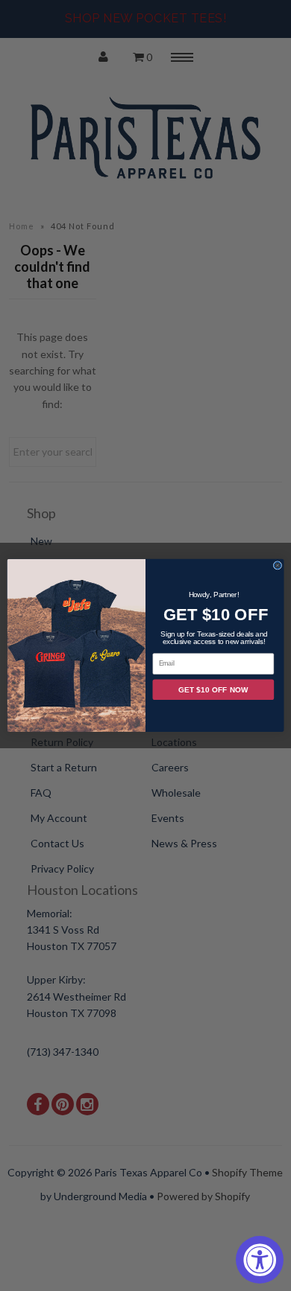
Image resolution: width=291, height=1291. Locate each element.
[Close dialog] (277, 566)
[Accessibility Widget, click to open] (260, 1260)
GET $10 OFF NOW (213, 689)
